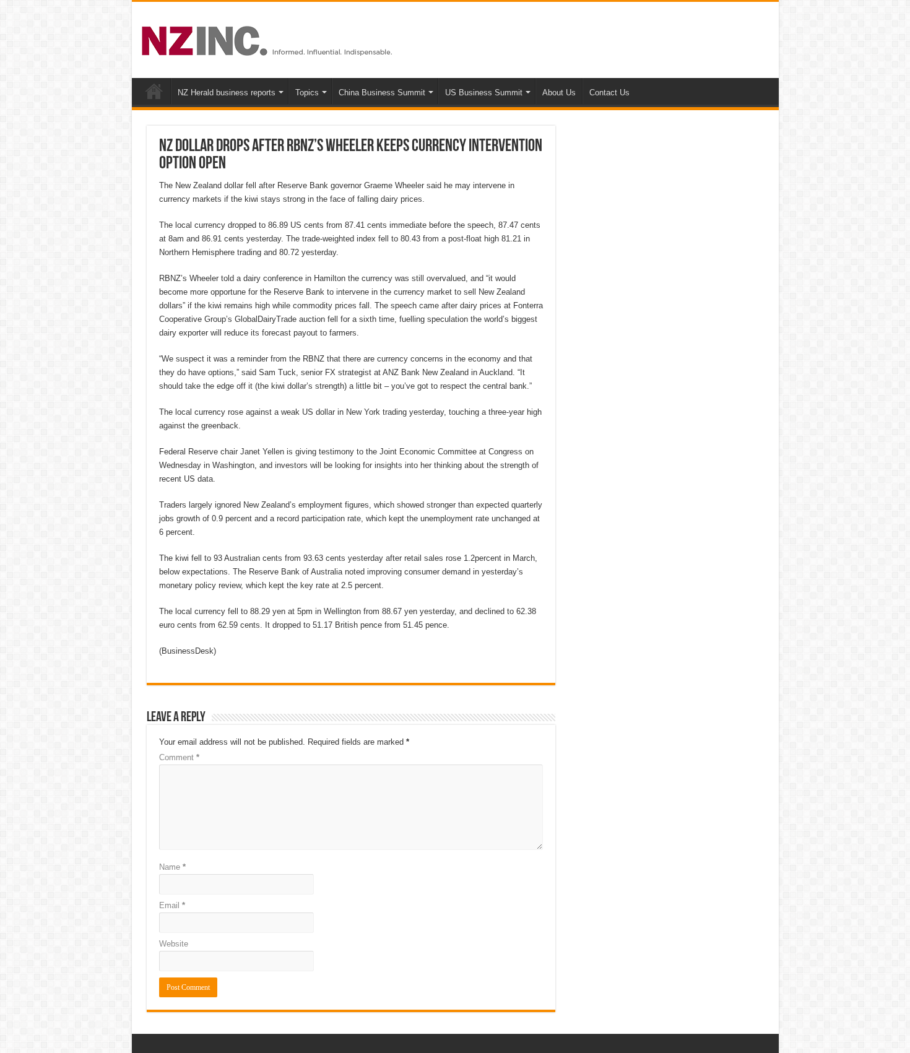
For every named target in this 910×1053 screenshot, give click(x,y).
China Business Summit (382, 92)
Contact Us (609, 92)
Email (172, 905)
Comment (179, 757)
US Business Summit (483, 92)
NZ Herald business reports (226, 92)
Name (172, 867)
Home (154, 91)
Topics (307, 92)
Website (173, 943)
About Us (559, 92)
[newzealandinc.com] (269, 38)
